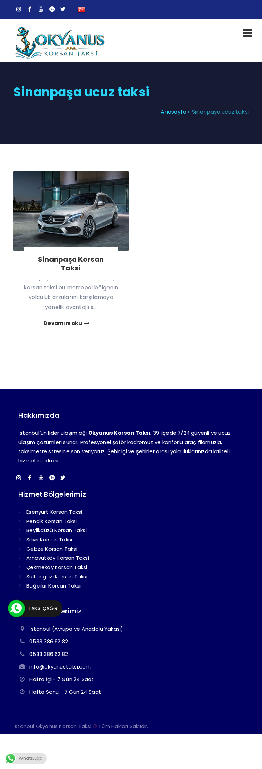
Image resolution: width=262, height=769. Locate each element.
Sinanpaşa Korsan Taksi (71, 264)
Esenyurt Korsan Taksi (54, 511)
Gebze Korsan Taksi (51, 548)
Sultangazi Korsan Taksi (56, 576)
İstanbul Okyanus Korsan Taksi (52, 726)
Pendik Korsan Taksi (51, 521)
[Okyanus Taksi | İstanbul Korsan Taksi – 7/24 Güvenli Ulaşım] (59, 58)
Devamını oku (63, 323)
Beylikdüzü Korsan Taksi (56, 530)
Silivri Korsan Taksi (49, 539)
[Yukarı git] (246, 753)
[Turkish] (81, 9)
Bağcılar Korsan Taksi (53, 585)
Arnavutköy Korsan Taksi (57, 558)
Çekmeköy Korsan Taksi (56, 567)
